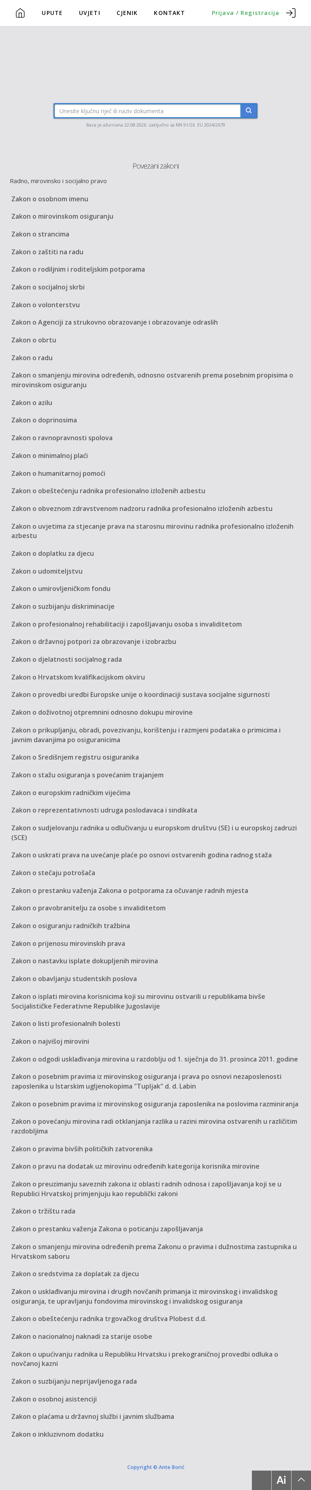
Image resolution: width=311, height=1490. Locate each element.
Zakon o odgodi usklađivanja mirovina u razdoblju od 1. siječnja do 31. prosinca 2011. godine (154, 1059)
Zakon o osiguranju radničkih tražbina (70, 925)
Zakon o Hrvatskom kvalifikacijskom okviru (78, 677)
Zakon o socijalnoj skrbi (48, 287)
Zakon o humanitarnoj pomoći (58, 473)
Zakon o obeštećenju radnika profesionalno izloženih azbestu (108, 490)
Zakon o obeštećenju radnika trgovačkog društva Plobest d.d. (109, 1318)
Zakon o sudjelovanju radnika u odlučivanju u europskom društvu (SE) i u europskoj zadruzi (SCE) (154, 832)
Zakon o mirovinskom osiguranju (62, 216)
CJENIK (127, 13)
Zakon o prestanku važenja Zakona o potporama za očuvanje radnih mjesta (129, 890)
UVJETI (89, 13)
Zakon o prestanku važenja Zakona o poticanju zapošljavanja (107, 1228)
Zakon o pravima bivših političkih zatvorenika (82, 1148)
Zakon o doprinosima (44, 420)
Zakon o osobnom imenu (49, 198)
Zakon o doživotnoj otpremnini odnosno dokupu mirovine (102, 712)
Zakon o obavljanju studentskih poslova (74, 978)
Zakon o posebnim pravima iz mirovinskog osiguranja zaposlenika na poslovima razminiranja (154, 1104)
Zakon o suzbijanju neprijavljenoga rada (74, 1381)
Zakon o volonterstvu (45, 304)
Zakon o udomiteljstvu (47, 571)
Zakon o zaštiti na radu (47, 251)
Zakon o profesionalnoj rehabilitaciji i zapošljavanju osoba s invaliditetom (126, 624)
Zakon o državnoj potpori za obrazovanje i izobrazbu (93, 641)
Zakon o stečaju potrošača (53, 872)
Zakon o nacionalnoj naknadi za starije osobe (81, 1336)
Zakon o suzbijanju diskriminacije (63, 606)
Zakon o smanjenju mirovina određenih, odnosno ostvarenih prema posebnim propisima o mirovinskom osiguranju (152, 380)
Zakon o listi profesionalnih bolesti (65, 1023)
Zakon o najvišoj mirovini (50, 1041)
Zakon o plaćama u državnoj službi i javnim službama (92, 1416)
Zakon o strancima (40, 234)
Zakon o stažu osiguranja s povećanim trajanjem (87, 774)
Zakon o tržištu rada (43, 1211)
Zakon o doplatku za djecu (52, 553)
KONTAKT (169, 13)
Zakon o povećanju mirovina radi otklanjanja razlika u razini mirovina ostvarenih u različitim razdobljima (154, 1126)
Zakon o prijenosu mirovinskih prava (68, 943)
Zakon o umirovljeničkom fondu (61, 588)
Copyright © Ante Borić (155, 1467)
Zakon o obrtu (33, 340)
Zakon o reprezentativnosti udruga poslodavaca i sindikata (104, 810)
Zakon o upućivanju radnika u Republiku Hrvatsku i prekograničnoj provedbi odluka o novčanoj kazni (144, 1359)
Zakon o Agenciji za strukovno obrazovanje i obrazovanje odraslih (114, 322)
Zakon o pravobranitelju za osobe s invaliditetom (88, 907)
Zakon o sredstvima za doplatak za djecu (75, 1273)
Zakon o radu (32, 357)
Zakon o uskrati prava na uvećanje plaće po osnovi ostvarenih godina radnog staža (141, 855)
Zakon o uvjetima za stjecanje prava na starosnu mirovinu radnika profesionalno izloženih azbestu (152, 531)
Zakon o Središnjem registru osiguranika (75, 757)
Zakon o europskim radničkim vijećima (70, 792)
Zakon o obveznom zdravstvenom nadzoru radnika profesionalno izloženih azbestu (142, 508)
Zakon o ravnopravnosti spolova (62, 437)
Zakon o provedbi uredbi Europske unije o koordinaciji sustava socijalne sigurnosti (140, 694)
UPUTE (52, 13)
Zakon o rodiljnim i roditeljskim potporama (78, 269)
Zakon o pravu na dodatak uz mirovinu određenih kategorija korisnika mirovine (135, 1166)
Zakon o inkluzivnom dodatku (57, 1434)
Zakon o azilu (31, 402)
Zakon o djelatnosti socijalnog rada (66, 659)
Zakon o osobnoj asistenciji (54, 1399)
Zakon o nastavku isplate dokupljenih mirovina (84, 960)
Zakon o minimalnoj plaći (49, 455)
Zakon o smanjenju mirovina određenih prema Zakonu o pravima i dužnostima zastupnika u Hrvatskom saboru (154, 1251)
